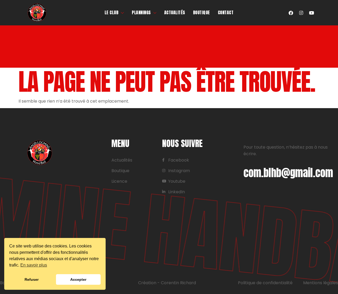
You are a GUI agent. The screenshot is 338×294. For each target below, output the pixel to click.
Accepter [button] (78, 279)
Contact (226, 12)
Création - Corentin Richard (167, 283)
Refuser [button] (32, 279)
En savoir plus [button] (33, 265)
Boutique (201, 12)
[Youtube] (311, 12)
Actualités (174, 12)
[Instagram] (301, 12)
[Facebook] (290, 12)
